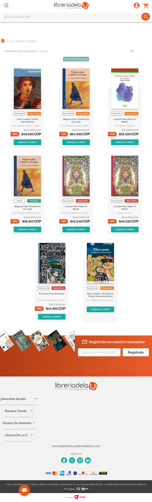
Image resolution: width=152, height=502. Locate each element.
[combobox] (76, 16)
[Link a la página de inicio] (3, 41)
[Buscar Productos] (146, 17)
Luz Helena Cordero (23, 41)
